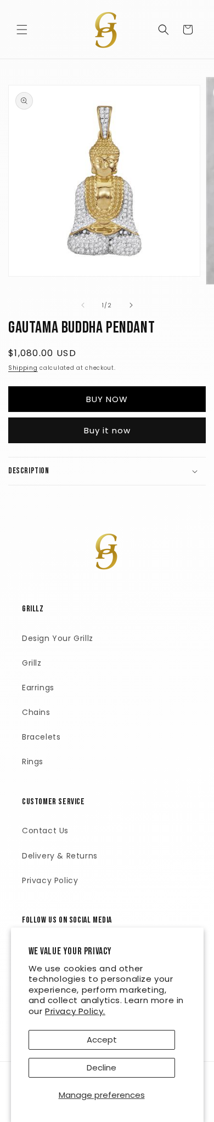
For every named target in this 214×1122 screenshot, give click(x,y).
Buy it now (107, 430)
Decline (101, 1067)
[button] (22, 30)
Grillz (32, 662)
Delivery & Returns (60, 855)
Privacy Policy (50, 880)
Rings (32, 761)
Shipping (23, 368)
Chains (36, 712)
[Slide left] (83, 305)
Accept (102, 1039)
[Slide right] (131, 305)
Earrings (38, 687)
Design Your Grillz (57, 638)
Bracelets (41, 736)
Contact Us (45, 830)
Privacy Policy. (75, 1011)
